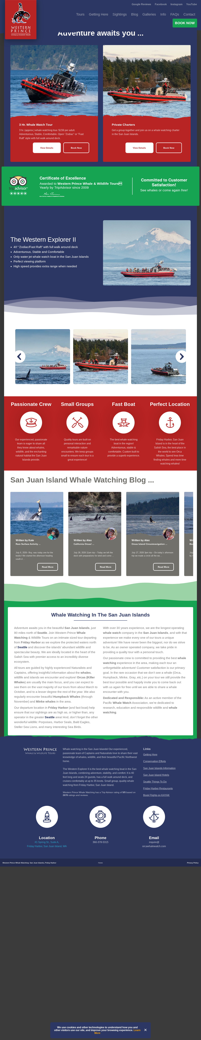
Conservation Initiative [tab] (87, 56)
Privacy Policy (192, 901)
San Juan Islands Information (159, 806)
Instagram (176, 4)
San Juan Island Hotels (156, 813)
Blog (134, 14)
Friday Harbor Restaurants (158, 827)
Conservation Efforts (154, 799)
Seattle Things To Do (155, 820)
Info (163, 14)
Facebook (161, 4)
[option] (43, 395)
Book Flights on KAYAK (156, 833)
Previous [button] (19, 395)
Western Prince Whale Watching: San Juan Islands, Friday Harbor (29, 901)
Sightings (120, 14)
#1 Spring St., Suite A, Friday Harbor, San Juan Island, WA (47, 882)
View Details (46, 186)
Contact (189, 14)
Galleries (149, 14)
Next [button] (182, 395)
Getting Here (98, 14)
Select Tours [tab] (19, 56)
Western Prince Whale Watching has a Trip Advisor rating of (99, 832)
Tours (80, 14)
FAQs (174, 14)
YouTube (191, 4)
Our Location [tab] (49, 56)
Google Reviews (141, 4)
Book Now (185, 23)
